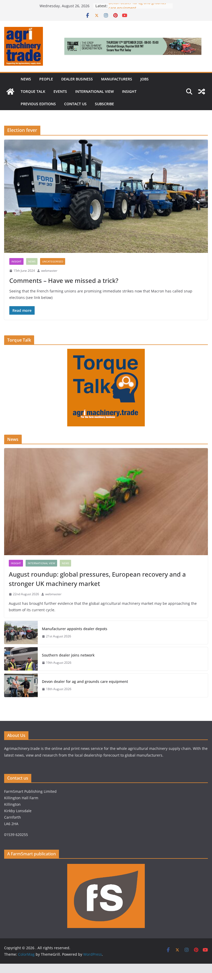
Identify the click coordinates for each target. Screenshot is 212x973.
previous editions (38, 103)
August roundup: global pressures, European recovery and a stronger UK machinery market (97, 579)
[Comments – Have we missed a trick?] (106, 196)
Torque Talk (33, 91)
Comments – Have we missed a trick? (63, 280)
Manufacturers (116, 79)
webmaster (49, 270)
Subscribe (104, 103)
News (26, 79)
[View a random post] (201, 91)
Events (60, 91)
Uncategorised (52, 261)
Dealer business (77, 79)
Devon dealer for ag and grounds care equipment (85, 681)
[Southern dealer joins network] (21, 658)
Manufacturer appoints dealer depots (74, 628)
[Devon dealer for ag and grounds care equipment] (21, 685)
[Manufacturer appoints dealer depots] (21, 632)
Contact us (75, 103)
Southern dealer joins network (68, 655)
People (46, 79)
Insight (129, 91)
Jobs (144, 79)
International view (94, 91)
